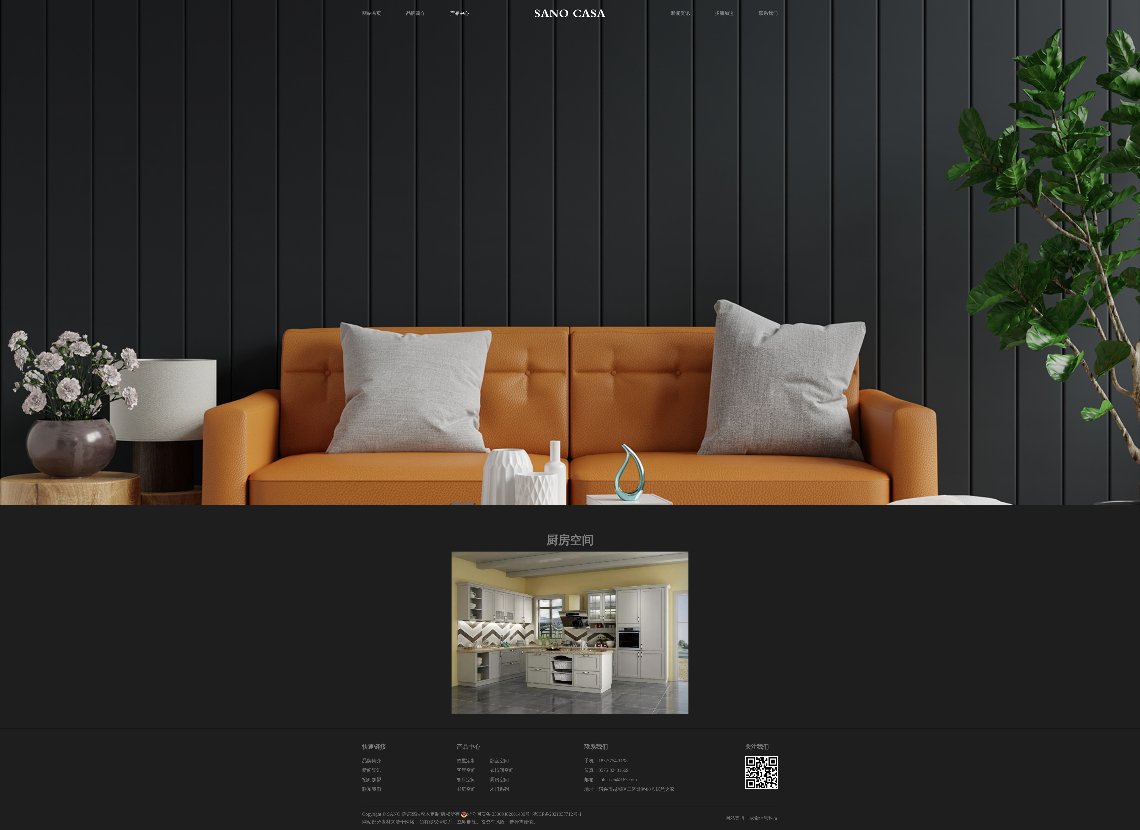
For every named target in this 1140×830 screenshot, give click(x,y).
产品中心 (459, 13)
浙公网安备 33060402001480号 (498, 814)
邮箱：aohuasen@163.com (610, 779)
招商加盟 (724, 13)
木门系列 (499, 789)
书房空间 (466, 789)
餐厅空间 (466, 779)
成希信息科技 (763, 818)
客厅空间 (466, 770)
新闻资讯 (680, 13)
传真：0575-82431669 (606, 770)
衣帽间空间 (502, 770)
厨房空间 (499, 779)
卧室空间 (499, 760)
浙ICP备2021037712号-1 (557, 814)
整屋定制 (466, 760)
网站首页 (371, 13)
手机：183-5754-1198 (606, 760)
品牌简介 (415, 13)
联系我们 (768, 13)
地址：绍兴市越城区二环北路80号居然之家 (629, 789)
